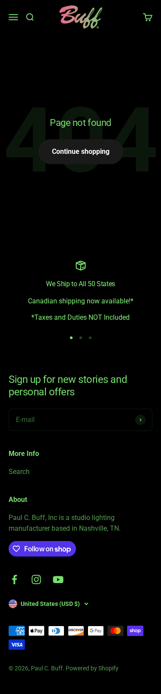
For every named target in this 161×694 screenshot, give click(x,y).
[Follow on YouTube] (58, 579)
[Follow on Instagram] (36, 579)
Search (19, 472)
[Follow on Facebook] (14, 579)
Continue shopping (80, 151)
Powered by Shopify (92, 668)
